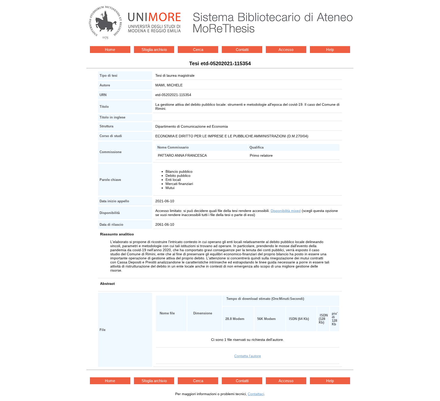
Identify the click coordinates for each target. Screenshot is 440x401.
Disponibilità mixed (286, 211)
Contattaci (256, 394)
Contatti (242, 49)
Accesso (286, 49)
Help (330, 49)
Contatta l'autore (247, 356)
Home (110, 49)
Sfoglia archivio (154, 49)
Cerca (198, 49)
